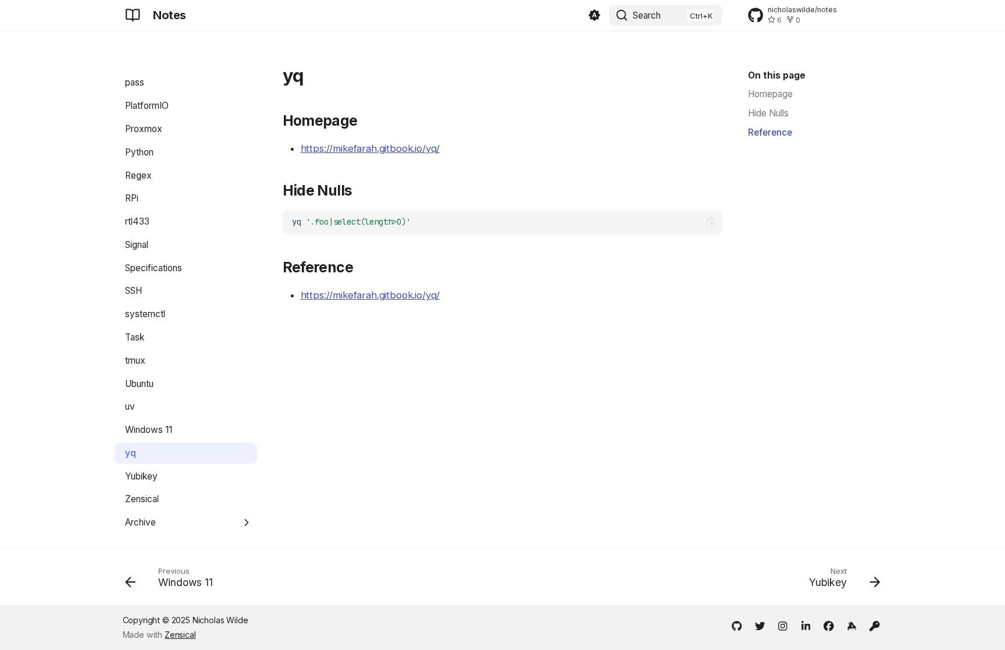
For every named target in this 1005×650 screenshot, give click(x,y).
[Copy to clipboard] (710, 222)
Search (647, 15)
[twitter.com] (760, 626)
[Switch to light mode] (595, 15)
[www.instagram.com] (782, 626)
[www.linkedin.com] (806, 626)
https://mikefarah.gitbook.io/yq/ (370, 148)
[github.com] (736, 626)
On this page (777, 75)
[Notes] (132, 15)
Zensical (180, 635)
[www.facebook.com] (828, 626)
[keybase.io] (852, 626)
